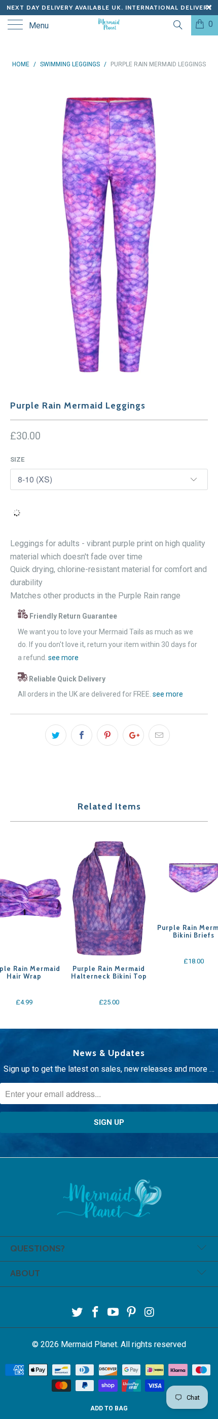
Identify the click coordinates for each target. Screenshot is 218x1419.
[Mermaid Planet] (109, 25)
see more (63, 658)
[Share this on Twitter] (55, 735)
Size (17, 459)
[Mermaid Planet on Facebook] (95, 1313)
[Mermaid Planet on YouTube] (113, 1313)
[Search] (177, 24)
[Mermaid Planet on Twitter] (77, 1313)
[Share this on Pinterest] (107, 735)
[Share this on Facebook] (81, 735)
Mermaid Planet (89, 1344)
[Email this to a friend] (159, 735)
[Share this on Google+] (133, 735)
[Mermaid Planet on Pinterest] (131, 1313)
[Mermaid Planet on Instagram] (150, 1313)
